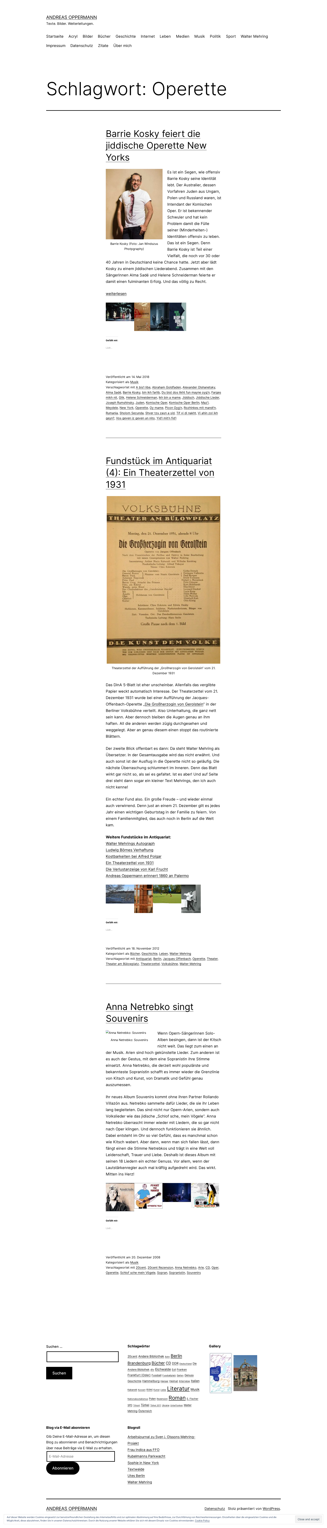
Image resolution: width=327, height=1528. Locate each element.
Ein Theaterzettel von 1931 (130, 863)
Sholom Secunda (132, 413)
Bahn (167, 1357)
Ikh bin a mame (170, 397)
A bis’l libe (143, 387)
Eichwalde (163, 1369)
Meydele (112, 408)
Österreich (145, 1411)
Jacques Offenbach (177, 959)
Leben (165, 36)
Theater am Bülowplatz (122, 964)
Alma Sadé (113, 392)
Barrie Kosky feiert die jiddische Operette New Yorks (156, 145)
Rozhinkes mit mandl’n (200, 408)
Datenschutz (81, 45)
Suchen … (54, 1347)
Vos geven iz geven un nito (135, 418)
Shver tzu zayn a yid (160, 413)
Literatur (178, 1388)
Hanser (164, 1381)
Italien (195, 1381)
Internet (148, 36)
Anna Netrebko (185, 1267)
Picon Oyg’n (173, 408)
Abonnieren (62, 1468)
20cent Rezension (160, 1267)
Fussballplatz (169, 1375)
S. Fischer (192, 1398)
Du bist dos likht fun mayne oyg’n (186, 392)
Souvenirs (194, 1272)
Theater (212, 959)
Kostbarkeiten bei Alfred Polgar (133, 856)
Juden (139, 402)
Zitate (103, 45)
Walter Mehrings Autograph (130, 843)
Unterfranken (176, 1405)
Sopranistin (177, 1272)
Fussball (156, 1375)
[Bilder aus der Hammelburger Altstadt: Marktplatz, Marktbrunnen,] (245, 1373)
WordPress (271, 1509)
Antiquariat (144, 959)
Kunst (156, 1389)
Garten (180, 1375)
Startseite (55, 36)
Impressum (55, 45)
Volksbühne (169, 964)
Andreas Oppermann (71, 17)
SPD (130, 1405)
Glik (121, 397)
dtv (152, 1369)
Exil (174, 1369)
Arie (201, 1267)
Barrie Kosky (131, 392)
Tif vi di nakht (186, 413)
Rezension (162, 1399)
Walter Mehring (254, 36)
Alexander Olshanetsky (199, 387)
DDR (175, 1363)
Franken (182, 1369)
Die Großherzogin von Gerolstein (174, 704)
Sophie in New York (143, 1463)
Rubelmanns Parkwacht (146, 1456)
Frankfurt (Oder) (139, 1375)
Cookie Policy (202, 1520)
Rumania (112, 413)
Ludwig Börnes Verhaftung (129, 850)
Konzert (142, 1389)
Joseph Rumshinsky (120, 402)
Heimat (173, 1381)
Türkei (145, 1405)
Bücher (104, 36)
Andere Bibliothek (151, 1356)
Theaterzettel (150, 964)
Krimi (149, 1389)
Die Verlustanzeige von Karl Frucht (137, 869)
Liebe (163, 1389)
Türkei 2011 (155, 1405)
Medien (182, 36)
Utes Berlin (136, 1476)
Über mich (122, 45)
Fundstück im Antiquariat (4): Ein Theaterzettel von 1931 (160, 472)
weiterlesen (116, 293)
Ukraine (165, 1405)
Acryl (73, 36)
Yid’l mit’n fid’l (166, 418)
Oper (215, 1267)
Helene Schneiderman (141, 397)
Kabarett (132, 1389)
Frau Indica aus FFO (144, 1450)
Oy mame (156, 408)
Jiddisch (188, 397)
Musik (199, 36)
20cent (141, 1267)
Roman (177, 1398)
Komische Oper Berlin (184, 402)
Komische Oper (156, 402)
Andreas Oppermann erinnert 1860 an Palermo (147, 875)
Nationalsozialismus (138, 1399)
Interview (184, 1381)
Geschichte (126, 36)
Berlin (157, 959)
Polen (152, 1398)
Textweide (136, 1469)
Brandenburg (139, 1363)
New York (127, 408)
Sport (231, 36)
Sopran (162, 1272)
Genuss (189, 1375)
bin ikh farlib (151, 392)
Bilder (88, 36)
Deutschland (185, 1363)
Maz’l (205, 402)
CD (208, 1267)
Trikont (136, 1405)
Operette (141, 408)
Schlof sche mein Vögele (137, 1272)
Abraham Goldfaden (166, 387)
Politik (215, 36)
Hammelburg (151, 1381)
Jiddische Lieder (207, 397)
